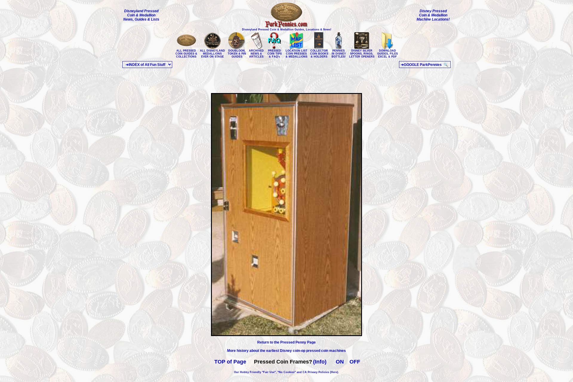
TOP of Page (230, 362)
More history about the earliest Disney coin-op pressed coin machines (286, 351)
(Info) (319, 362)
